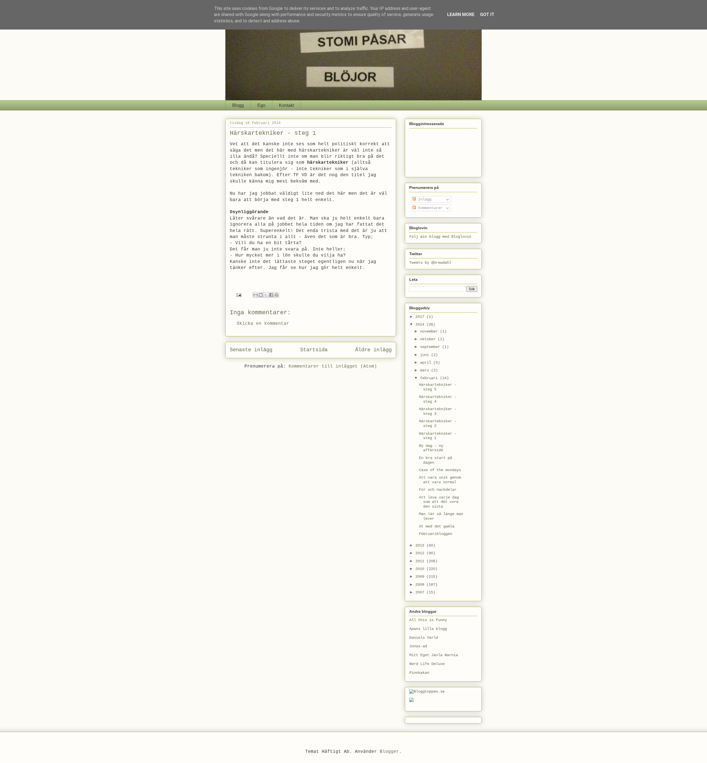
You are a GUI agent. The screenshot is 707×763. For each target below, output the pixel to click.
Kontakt (286, 105)
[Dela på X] (266, 295)
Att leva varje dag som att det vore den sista (439, 502)
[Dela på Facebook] (271, 295)
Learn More (460, 14)
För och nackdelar (438, 489)
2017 (420, 317)
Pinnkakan (419, 672)
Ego (261, 105)
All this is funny (428, 620)
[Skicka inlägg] (239, 295)
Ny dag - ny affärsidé (431, 448)
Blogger (389, 751)
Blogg (238, 105)
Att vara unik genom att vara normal (440, 479)
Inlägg (423, 199)
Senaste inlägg (251, 350)
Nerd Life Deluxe (427, 664)
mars (425, 370)
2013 (420, 545)
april (426, 362)
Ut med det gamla (436, 526)
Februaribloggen (435, 534)
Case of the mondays (440, 470)
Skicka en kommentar (263, 323)
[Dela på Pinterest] (276, 295)
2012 (420, 553)
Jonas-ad (418, 646)
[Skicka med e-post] (255, 295)
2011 (420, 561)
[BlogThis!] (260, 295)
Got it (487, 14)
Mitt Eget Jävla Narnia (433, 655)
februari (430, 378)
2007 (420, 592)
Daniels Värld (423, 637)
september (431, 347)
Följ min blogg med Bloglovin (440, 236)
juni (425, 355)
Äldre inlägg (373, 350)
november (430, 331)
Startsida (314, 350)
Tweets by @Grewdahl (430, 262)
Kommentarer (429, 208)
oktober (429, 339)
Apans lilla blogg (428, 629)
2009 (420, 576)
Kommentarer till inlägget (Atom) (333, 366)
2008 (420, 584)
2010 (420, 569)
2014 (420, 324)
